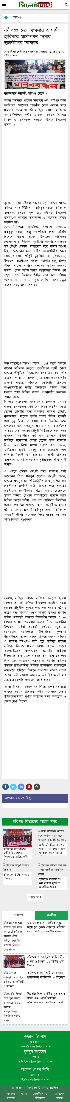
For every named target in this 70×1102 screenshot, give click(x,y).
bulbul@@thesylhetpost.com (35, 1061)
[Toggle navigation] (4, 4)
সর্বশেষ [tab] (18, 915)
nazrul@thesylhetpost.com (35, 1046)
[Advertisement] (35, 164)
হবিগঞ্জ (17, 17)
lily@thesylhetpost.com (35, 1079)
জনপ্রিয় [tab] (51, 915)
